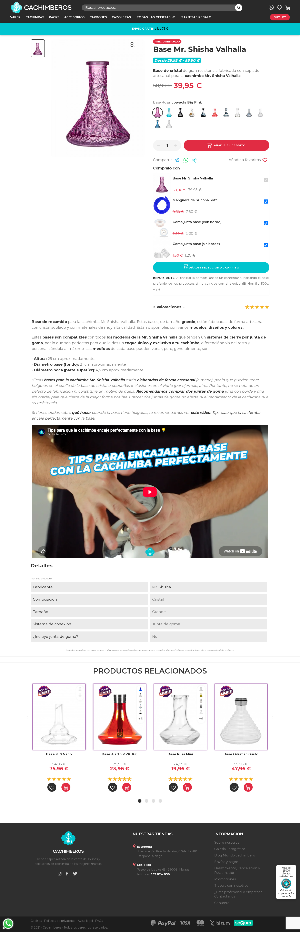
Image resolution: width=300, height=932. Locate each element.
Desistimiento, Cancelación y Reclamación (237, 870)
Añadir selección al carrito (213, 267)
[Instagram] (59, 874)
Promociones (225, 879)
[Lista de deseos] (279, 7)
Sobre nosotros (226, 842)
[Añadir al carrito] (65, 787)
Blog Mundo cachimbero (234, 855)
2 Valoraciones (167, 307)
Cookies (36, 921)
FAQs (99, 921)
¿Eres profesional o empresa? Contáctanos (238, 894)
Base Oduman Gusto (241, 754)
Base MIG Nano (59, 754)
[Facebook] (66, 874)
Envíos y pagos (226, 862)
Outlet (280, 17)
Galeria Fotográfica (229, 849)
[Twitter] (75, 874)
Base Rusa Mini (180, 754)
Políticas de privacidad (60, 921)
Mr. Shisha (161, 587)
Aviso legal (85, 921)
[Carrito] (288, 7)
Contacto (221, 903)
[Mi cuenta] (271, 7)
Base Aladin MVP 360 (120, 754)
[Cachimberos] (43, 7)
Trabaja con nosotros (231, 885)
